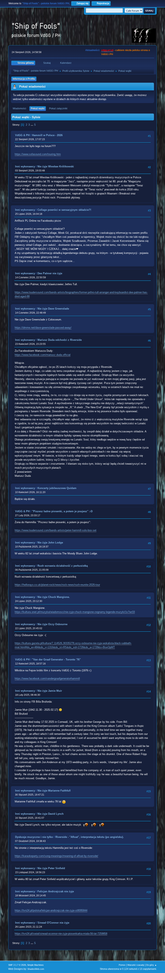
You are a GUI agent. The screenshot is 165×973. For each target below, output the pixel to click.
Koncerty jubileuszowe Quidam (56, 488)
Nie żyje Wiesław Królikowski (55, 166)
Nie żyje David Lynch (50, 813)
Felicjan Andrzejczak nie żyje (55, 891)
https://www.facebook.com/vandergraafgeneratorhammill (47, 678)
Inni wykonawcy (25, 166)
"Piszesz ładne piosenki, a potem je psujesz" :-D (62, 511)
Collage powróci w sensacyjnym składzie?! (64, 209)
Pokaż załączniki (58, 108)
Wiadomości (19, 108)
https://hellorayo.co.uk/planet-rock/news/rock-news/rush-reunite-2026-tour (57, 584)
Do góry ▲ (151, 965)
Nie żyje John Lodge (50, 542)
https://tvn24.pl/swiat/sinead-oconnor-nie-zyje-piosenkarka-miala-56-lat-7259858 (61, 933)
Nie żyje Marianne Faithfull (54, 790)
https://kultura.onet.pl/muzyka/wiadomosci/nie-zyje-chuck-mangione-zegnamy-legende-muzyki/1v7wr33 (75, 611)
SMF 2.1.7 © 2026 (17, 965)
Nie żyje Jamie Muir (49, 690)
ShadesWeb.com (35, 969)
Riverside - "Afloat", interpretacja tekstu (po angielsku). (89, 836)
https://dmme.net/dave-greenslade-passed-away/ (43, 327)
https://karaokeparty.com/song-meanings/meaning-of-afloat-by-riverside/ (56, 855)
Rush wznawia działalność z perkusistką (62, 565)
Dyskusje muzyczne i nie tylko (34, 836)
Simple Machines (35, 965)
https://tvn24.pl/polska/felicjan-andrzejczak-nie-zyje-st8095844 (51, 910)
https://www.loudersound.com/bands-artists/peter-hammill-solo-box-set (55, 530)
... (32, 124)
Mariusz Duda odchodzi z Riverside (59, 339)
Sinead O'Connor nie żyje (53, 922)
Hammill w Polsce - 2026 (47, 135)
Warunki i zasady (135, 965)
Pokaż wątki (37, 108)
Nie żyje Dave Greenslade (53, 308)
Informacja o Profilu (24, 78)
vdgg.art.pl (107, 50)
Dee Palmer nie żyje (49, 273)
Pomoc (122, 965)
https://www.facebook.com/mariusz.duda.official (42, 354)
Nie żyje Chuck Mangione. (53, 597)
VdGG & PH (22, 135)
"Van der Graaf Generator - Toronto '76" (56, 659)
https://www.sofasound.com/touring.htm (38, 154)
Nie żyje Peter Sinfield (51, 868)
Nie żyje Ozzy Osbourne (52, 624)
